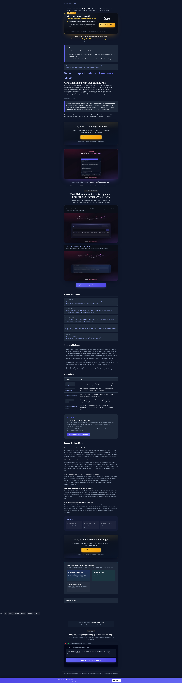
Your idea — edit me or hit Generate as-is (77, 647)
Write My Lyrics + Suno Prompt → (91, 660)
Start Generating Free (90, 550)
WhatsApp (30, 613)
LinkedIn (23, 613)
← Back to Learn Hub (70, 3)
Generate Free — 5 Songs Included (78, 434)
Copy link (37, 613)
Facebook (16, 613)
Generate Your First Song (90, 137)
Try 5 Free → (116, 680)
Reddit (10, 613)
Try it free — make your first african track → (91, 285)
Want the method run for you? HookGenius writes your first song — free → (91, 39)
